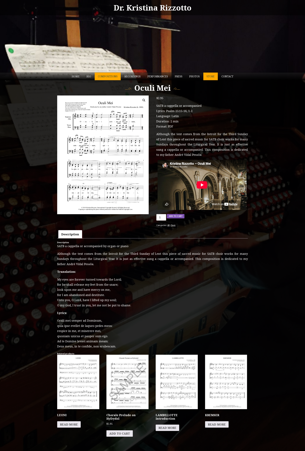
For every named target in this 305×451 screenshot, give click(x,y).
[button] (144, 100)
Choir (173, 225)
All (168, 225)
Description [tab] (70, 234)
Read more (69, 424)
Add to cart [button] (119, 433)
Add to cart (176, 216)
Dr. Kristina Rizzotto (152, 7)
